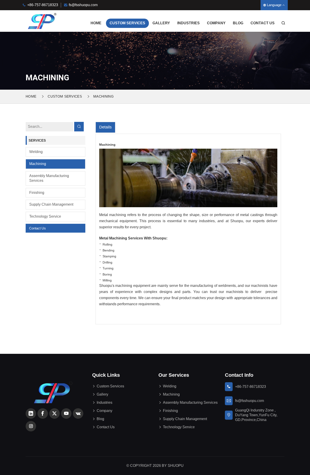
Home (96, 23)
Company (216, 23)
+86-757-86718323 (42, 5)
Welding (36, 152)
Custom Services (127, 23)
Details (105, 127)
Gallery (161, 23)
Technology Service (45, 216)
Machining (37, 164)
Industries (188, 23)
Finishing (36, 192)
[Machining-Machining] (42, 21)
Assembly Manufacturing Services (49, 178)
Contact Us (263, 23)
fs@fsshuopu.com (83, 5)
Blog (238, 23)
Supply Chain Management (51, 204)
